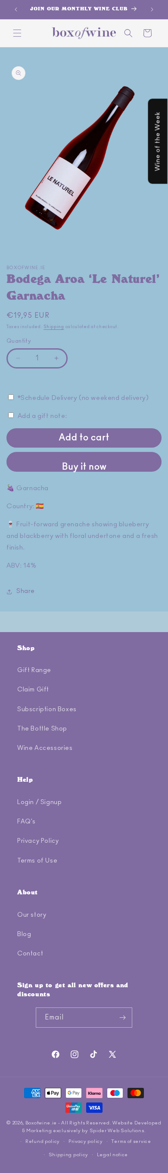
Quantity (18, 341)
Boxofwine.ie (41, 1123)
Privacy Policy (38, 841)
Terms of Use (37, 861)
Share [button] (25, 591)
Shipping (54, 327)
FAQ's (26, 822)
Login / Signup (39, 802)
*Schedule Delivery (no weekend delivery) (83, 398)
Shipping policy (69, 1154)
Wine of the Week (157, 141)
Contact (30, 954)
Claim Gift (33, 690)
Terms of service (131, 1141)
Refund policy (42, 1141)
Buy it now (84, 467)
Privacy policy (85, 1141)
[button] (17, 33)
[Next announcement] (152, 9)
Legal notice (112, 1154)
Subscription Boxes (47, 709)
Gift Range (34, 670)
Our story (31, 915)
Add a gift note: (42, 416)
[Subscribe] (122, 1017)
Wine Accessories (45, 748)
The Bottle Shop (42, 729)
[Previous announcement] (15, 9)
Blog (24, 934)
